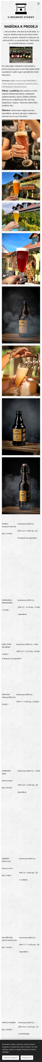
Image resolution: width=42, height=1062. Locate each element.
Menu (38, 3)
